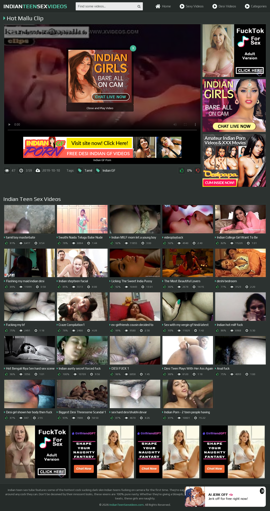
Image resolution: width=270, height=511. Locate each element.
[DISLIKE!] (197, 170)
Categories (259, 6)
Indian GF (109, 170)
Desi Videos (227, 6)
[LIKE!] (181, 170)
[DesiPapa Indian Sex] (234, 160)
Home (166, 6)
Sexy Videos (195, 6)
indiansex (35, 6)
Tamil (88, 170)
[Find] (139, 6)
